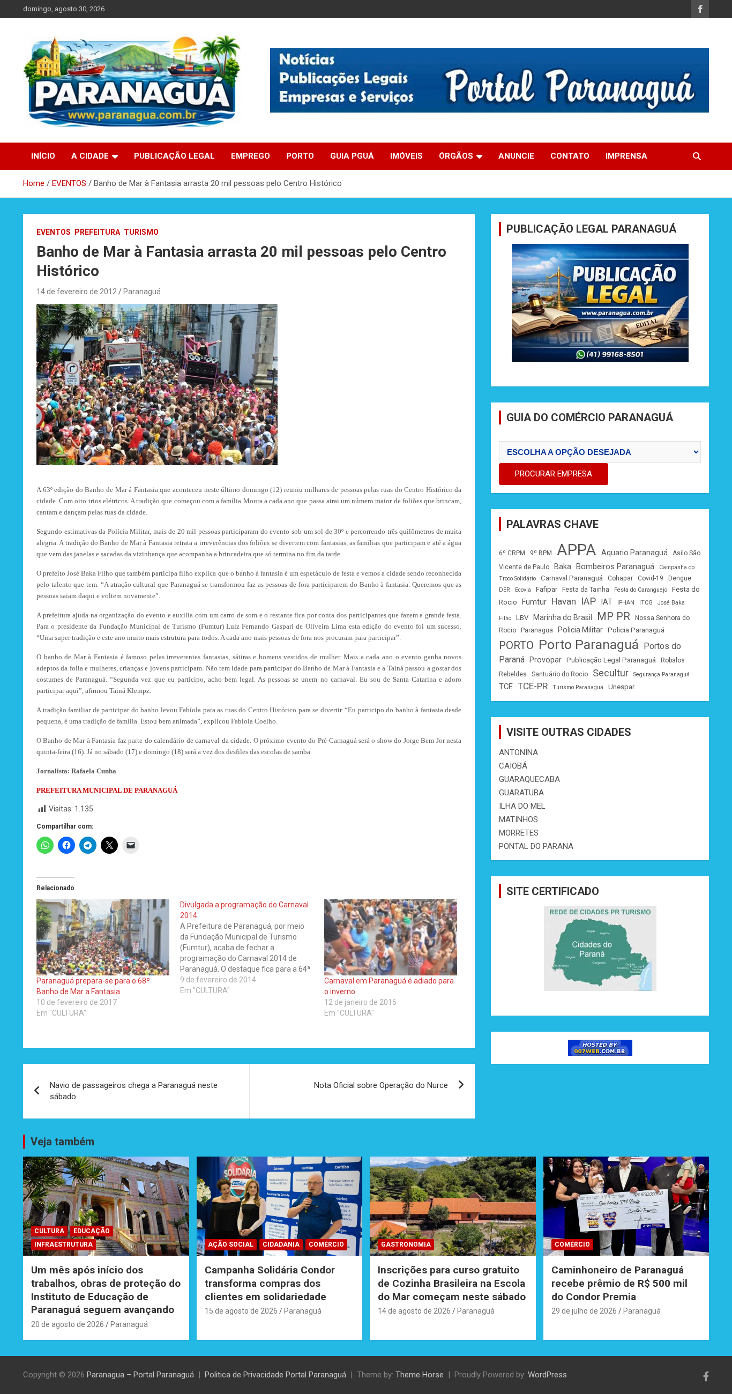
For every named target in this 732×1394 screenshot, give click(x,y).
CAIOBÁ (513, 766)
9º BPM (541, 553)
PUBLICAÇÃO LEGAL (174, 156)
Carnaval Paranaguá (572, 578)
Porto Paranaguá (589, 644)
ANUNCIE (516, 156)
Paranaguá (142, 291)
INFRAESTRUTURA (63, 1244)
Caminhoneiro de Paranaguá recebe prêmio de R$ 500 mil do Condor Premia (619, 1283)
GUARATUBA (521, 792)
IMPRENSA (626, 156)
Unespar (621, 687)
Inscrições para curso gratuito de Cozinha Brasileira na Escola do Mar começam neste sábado (452, 1283)
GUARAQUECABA (529, 779)
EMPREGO (250, 156)
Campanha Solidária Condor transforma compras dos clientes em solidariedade (270, 1283)
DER (504, 589)
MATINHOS (518, 819)
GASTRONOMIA (406, 1244)
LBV (522, 618)
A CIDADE (90, 156)
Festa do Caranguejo (640, 589)
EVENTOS (53, 232)
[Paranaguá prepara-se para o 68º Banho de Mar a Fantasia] (102, 937)
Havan (563, 602)
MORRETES (519, 833)
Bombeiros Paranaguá (615, 566)
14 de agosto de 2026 (414, 1311)
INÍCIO (43, 156)
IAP (588, 601)
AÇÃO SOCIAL (230, 1244)
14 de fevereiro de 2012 (76, 291)
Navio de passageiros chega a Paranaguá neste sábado (134, 1090)
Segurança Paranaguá (661, 674)
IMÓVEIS (406, 156)
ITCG (646, 602)
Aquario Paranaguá (634, 552)
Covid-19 (650, 578)
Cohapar (620, 578)
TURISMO (141, 232)
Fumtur (534, 602)
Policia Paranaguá (636, 630)
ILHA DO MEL (522, 806)
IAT (607, 602)
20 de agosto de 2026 (67, 1324)
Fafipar (546, 589)
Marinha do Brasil (562, 617)
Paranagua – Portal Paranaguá (140, 1375)
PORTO (300, 156)
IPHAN (625, 602)
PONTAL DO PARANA (536, 846)
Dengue (679, 578)
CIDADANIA (281, 1244)
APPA (576, 550)
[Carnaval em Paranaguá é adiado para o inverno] (390, 937)
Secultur (611, 673)
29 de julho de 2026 (584, 1311)
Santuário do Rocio (560, 674)
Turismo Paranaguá (577, 687)
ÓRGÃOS (456, 156)
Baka (562, 566)
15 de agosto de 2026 (241, 1311)
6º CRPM (512, 553)
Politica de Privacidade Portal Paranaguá (275, 1375)
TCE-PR (533, 686)
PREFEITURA (97, 232)
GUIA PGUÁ (352, 156)
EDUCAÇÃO (91, 1231)
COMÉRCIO (326, 1244)
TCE (506, 686)
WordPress (547, 1375)
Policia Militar (580, 629)
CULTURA (49, 1231)
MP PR (613, 616)
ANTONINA (518, 752)
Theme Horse (419, 1375)
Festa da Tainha (585, 589)
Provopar (545, 659)
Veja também (62, 1141)
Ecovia (523, 589)
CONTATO (569, 156)
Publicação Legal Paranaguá (611, 660)
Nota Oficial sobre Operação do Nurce (381, 1085)
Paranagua (537, 630)
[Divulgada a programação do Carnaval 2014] (252, 947)
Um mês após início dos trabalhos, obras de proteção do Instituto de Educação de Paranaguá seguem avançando (106, 1290)
